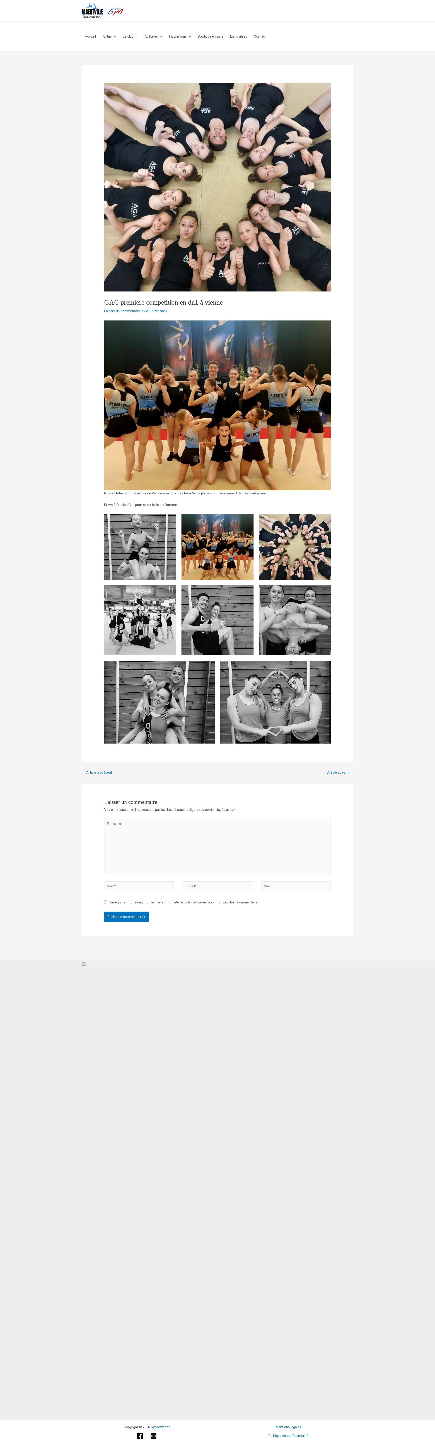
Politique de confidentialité (288, 1436)
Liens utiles (238, 36)
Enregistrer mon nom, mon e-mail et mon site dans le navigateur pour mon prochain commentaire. (184, 902)
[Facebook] (140, 1436)
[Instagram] (153, 1436)
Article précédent (97, 772)
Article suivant (340, 772)
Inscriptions (178, 36)
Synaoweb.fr (160, 1427)
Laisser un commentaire (122, 311)
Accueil (90, 36)
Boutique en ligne (210, 36)
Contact (260, 36)
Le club (128, 36)
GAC (147, 311)
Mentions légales (288, 1427)
